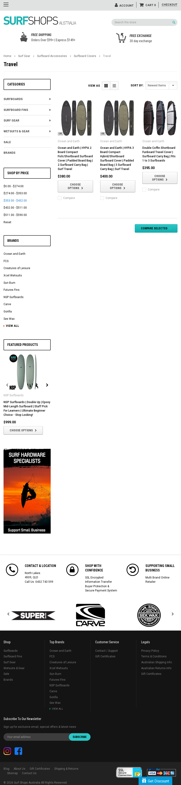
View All (12, 326)
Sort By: (137, 85)
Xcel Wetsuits (13, 275)
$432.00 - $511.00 (15, 207)
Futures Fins (12, 289)
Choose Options (21, 430)
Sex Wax (9, 318)
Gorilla (8, 311)
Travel (107, 56)
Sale (7, 142)
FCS (6, 261)
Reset (7, 222)
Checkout (169, 4)
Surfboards (13, 99)
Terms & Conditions (154, 656)
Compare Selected (154, 228)
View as (94, 85)
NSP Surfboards (14, 297)
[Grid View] (106, 85)
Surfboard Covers (85, 56)
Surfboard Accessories (52, 56)
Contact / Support (106, 650)
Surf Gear (24, 56)
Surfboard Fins (16, 110)
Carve (7, 304)
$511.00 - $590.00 (15, 215)
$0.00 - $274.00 (14, 186)
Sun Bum (9, 282)
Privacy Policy (150, 650)
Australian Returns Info (156, 668)
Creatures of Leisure (17, 268)
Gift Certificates (105, 656)
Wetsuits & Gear (16, 131)
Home (7, 56)
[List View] (114, 85)
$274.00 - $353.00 (15, 193)
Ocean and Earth (14, 253)
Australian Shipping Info (156, 662)
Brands (9, 152)
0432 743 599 (44, 581)
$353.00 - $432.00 (15, 200)
